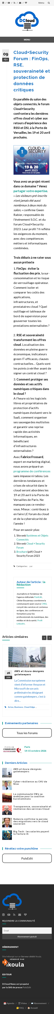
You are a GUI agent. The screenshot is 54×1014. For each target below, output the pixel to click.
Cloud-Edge (29, 707)
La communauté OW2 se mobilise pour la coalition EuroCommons (28, 796)
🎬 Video (22, 1003)
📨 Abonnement (39, 1003)
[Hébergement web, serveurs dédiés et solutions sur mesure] (13, 962)
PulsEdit (38, 597)
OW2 (44, 603)
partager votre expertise (30, 191)
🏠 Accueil (32, 1008)
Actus (11, 707)
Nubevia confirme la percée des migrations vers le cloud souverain (30, 821)
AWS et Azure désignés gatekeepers (27, 770)
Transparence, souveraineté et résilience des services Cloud (32, 807)
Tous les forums (27, 733)
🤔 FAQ (20, 1008)
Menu (41, 2)
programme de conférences (32, 471)
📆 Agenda (9, 1003)
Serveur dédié (28, 956)
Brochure (21, 551)
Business (18, 707)
